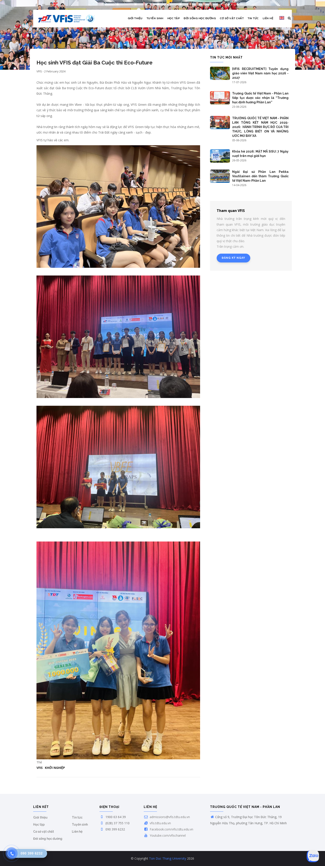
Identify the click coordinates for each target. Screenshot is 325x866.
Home (121, 30)
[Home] (66, 18)
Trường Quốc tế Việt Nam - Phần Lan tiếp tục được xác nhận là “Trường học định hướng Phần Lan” (260, 98)
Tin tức (253, 18)
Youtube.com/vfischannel (167, 835)
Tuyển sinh (155, 18)
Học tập (173, 18)
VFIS (39, 768)
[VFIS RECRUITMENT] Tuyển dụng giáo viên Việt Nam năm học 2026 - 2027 (260, 73)
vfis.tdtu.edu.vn (160, 823)
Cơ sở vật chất (232, 18)
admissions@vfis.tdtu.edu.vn (169, 817)
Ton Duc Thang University (167, 858)
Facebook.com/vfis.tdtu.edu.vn (171, 829)
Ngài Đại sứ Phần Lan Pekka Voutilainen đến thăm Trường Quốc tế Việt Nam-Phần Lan (260, 176)
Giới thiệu (135, 18)
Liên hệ (268, 18)
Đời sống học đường (200, 18)
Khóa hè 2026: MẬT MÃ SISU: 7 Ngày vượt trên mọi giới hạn (260, 154)
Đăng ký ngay (233, 257)
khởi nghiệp (55, 768)
